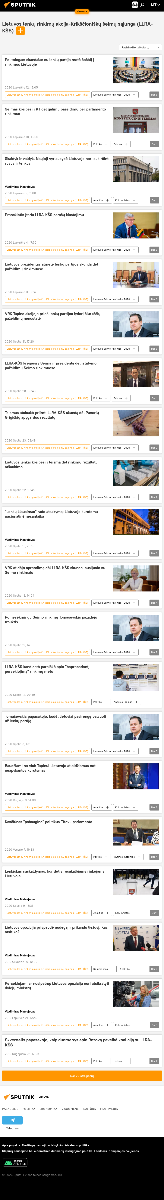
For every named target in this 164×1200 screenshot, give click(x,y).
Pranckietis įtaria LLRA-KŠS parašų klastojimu (45, 214)
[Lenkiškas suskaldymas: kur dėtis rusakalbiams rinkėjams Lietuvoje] (136, 882)
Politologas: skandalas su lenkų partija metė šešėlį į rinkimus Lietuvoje (49, 62)
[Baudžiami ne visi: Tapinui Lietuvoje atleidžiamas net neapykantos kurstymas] (136, 776)
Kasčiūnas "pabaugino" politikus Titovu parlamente (48, 821)
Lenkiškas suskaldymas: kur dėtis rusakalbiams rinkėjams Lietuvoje (54, 873)
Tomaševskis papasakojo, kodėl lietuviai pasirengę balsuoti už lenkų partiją (55, 718)
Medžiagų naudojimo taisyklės (42, 1145)
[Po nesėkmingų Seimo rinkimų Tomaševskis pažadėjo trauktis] (136, 628)
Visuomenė (70, 1109)
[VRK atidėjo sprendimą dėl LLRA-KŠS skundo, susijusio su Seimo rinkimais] (136, 578)
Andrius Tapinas (123, 701)
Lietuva (118, 1061)
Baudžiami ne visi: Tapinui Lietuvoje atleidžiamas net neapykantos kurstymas (50, 768)
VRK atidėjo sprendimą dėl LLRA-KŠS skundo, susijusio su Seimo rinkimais (55, 570)
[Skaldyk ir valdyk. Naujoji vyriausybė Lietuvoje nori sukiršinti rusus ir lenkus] (136, 169)
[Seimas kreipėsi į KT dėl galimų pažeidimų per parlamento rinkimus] (136, 120)
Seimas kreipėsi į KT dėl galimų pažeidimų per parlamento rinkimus (55, 111)
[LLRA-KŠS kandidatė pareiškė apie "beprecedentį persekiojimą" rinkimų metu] (136, 677)
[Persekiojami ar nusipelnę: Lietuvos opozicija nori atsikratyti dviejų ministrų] (136, 994)
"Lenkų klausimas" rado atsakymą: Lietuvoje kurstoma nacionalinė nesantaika (51, 514)
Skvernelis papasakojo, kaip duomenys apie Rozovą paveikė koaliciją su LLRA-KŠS (78, 1042)
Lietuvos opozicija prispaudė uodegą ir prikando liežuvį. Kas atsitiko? (56, 929)
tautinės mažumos (124, 856)
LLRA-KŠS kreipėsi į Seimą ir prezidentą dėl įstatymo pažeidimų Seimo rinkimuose (51, 365)
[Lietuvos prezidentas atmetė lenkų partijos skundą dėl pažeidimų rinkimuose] (136, 275)
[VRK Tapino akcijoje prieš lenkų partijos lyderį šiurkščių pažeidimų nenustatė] (136, 324)
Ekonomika (48, 1109)
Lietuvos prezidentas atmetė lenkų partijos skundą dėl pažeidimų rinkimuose (51, 266)
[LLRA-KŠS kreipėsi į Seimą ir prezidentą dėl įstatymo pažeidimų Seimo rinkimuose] (136, 374)
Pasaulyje (10, 1109)
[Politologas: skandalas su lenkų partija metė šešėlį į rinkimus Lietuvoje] (136, 70)
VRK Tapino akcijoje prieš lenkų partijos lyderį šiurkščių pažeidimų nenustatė (52, 316)
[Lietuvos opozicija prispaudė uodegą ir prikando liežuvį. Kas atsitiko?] (136, 938)
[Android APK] (15, 1163)
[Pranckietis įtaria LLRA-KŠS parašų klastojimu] (136, 225)
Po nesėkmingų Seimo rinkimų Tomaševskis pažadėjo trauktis (51, 619)
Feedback (100, 1151)
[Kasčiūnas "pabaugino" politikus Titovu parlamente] (136, 832)
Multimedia (109, 1109)
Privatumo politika (76, 1145)
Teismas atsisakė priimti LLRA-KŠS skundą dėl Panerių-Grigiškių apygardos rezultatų (52, 415)
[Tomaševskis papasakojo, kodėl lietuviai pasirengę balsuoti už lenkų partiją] (136, 727)
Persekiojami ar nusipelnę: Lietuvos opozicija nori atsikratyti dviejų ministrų (57, 986)
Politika (97, 144)
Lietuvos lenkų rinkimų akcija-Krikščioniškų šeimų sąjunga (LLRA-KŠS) (47, 94)
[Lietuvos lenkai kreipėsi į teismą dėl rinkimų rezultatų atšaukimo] (136, 473)
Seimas (118, 144)
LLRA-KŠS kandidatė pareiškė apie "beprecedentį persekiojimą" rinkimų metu (47, 669)
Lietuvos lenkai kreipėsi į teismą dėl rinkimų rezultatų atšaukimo (51, 464)
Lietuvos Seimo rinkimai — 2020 (111, 94)
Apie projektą (11, 1145)
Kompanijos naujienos (124, 1151)
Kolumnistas (122, 200)
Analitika (98, 200)
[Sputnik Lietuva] (21, 8)
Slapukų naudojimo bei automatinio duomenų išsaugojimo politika (47, 1151)
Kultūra (89, 1109)
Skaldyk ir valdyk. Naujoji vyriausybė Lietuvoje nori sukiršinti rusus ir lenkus (57, 161)
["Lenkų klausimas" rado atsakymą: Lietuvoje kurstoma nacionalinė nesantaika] (136, 522)
